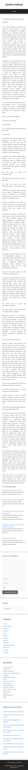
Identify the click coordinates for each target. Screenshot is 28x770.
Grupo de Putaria (8, 671)
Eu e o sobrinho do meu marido (13, 744)
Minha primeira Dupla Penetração (12, 500)
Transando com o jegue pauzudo (13, 711)
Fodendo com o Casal (8, 538)
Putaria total (7, 683)
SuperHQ (6, 693)
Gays (4, 633)
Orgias (5, 640)
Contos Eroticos (14, 4)
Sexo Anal (6, 647)
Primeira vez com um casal (11, 735)
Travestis (6, 652)
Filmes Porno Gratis (9, 677)
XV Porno (18, 762)
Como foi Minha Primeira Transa (12, 490)
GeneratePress (14, 767)
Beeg (4, 697)
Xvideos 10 (6, 669)
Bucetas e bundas (8, 681)
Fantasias (6, 628)
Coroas (5, 624)
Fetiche (5, 631)
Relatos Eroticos (8, 695)
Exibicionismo (7, 626)
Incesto (5, 636)
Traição (5, 650)
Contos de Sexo (11, 762)
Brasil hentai (7, 691)
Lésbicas (5, 638)
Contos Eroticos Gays (9, 689)
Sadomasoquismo (8, 645)
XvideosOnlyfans (8, 685)
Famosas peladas (8, 687)
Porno (5, 679)
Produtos (6, 643)
